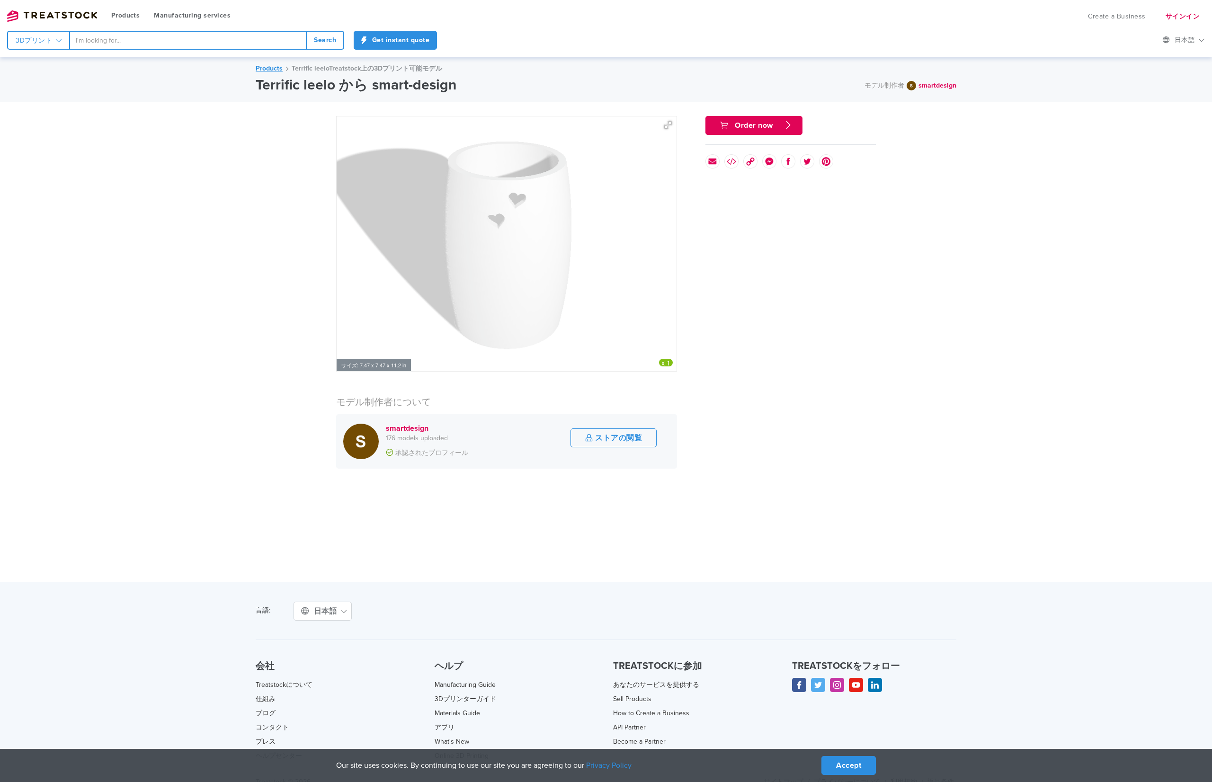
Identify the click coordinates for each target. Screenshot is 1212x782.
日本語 (1186, 40)
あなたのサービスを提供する (656, 685)
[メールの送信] (712, 161)
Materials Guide (457, 713)
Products (125, 15)
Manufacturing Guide (465, 685)
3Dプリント (35, 40)
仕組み (266, 699)
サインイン (1183, 16)
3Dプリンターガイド (465, 699)
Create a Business (1117, 16)
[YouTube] (856, 685)
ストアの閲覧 (617, 438)
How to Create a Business (651, 713)
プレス (266, 742)
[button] (668, 125)
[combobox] (188, 40)
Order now (754, 125)
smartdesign (937, 85)
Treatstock (52, 16)
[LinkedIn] (875, 685)
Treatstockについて (284, 685)
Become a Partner (639, 742)
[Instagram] (837, 685)
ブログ (266, 713)
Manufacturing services (192, 15)
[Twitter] (818, 685)
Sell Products (632, 699)
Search (325, 40)
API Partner (629, 727)
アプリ (444, 727)
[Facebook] (799, 685)
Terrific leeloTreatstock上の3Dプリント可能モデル (367, 68)
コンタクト (272, 727)
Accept (848, 765)
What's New (452, 742)
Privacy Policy (609, 765)
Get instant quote (399, 40)
